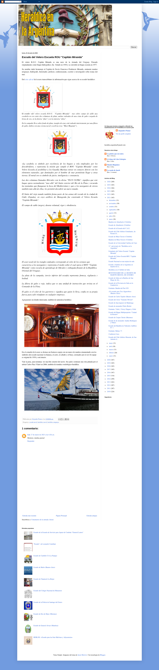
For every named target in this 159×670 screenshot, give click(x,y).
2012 (109, 385)
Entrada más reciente (29, 516)
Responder (30, 441)
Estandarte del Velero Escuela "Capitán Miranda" (121, 252)
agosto (111, 213)
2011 (109, 388)
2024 (109, 188)
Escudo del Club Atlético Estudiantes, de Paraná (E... (122, 232)
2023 (109, 191)
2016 (109, 372)
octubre (111, 206)
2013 (109, 382)
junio (111, 219)
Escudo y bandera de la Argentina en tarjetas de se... (121, 266)
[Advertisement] (60, 495)
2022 (109, 194)
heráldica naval (42, 422)
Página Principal (61, 516)
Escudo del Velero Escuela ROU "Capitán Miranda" (122, 257)
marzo (111, 349)
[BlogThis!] (61, 419)
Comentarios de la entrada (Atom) (42, 519)
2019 (109, 363)
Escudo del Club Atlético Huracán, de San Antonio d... (122, 338)
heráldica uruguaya (53, 422)
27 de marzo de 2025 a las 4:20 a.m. (43, 435)
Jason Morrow (82, 655)
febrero (111, 352)
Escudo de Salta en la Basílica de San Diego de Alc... (121, 279)
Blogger (102, 655)
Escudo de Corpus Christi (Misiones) (121, 317)
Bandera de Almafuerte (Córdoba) (120, 222)
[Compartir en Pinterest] (68, 419)
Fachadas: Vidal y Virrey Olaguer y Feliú (122, 309)
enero (111, 356)
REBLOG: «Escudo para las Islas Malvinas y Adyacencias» (53, 637)
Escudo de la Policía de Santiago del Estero (48, 602)
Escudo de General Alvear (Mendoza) (46, 625)
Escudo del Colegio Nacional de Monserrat (48, 590)
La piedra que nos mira (115, 153)
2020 (109, 360)
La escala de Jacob (113, 170)
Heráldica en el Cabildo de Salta (119, 270)
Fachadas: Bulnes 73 (115, 331)
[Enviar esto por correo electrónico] (59, 419)
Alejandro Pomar (124, 130)
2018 (109, 366)
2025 (109, 185)
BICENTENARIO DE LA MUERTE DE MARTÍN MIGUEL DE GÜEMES (122, 274)
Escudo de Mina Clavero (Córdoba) (120, 236)
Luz (28, 434)
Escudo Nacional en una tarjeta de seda (121, 261)
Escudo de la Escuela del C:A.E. (119, 228)
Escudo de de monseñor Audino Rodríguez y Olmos (123, 322)
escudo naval (33, 422)
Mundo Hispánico (113, 164)
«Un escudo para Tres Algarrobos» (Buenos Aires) (120, 292)
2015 (109, 375)
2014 (109, 379)
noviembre (113, 203)
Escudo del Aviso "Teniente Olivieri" (121, 300)
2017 (109, 369)
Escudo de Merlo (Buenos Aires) (44, 567)
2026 (109, 181)
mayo (111, 343)
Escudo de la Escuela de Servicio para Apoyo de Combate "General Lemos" (58, 532)
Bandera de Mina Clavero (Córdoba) (121, 240)
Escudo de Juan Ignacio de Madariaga (121, 303)
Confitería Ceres (114, 334)
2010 (109, 391)
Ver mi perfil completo (123, 134)
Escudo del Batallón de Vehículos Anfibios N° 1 (123, 327)
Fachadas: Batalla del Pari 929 (119, 288)
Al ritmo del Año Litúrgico (116, 159)
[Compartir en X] (64, 419)
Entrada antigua (92, 516)
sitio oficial (29, 79)
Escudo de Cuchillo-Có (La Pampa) (45, 556)
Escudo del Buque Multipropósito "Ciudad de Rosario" (123, 313)
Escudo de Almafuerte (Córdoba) (119, 225)
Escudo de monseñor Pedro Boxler (120, 306)
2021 (109, 197)
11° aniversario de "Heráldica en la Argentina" (120, 247)
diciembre (112, 200)
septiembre (113, 210)
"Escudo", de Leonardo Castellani (45, 544)
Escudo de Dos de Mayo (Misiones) (45, 614)
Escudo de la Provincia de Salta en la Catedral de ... (121, 284)
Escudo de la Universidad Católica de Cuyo (123, 243)
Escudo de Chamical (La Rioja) (44, 579)
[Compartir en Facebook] (66, 419)
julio (111, 216)
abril (111, 346)
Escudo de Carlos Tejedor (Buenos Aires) (122, 296)
